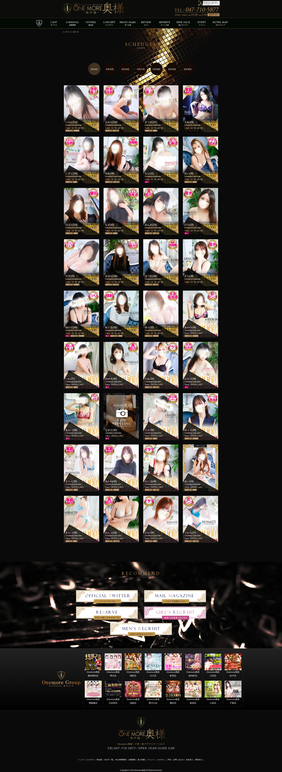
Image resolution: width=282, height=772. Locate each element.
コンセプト (89, 760)
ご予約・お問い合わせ (175, 760)
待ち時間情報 (120, 760)
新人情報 (141, 760)
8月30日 (188, 69)
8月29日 (172, 69)
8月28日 (156, 69)
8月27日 (141, 69)
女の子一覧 (108, 760)
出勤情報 (131, 760)
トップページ (67, 32)
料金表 (99, 760)
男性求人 (198, 760)
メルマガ (160, 760)
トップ (80, 760)
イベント (150, 760)
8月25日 (110, 69)
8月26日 (125, 69)
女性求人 (189, 760)
